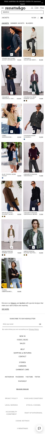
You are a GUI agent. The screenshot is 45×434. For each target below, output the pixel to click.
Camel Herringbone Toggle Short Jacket (7, 136)
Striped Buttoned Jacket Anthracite (8, 59)
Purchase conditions (33, 398)
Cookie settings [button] (22, 421)
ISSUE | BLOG (22, 340)
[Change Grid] (41, 18)
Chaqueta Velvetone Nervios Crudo (31, 59)
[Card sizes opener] (11, 54)
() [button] (38, 8)
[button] (22, 12)
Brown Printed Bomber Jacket (7, 252)
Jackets (5, 23)
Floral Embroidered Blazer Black (7, 290)
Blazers (29, 23)
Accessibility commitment (11, 413)
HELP (22, 349)
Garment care (22, 369)
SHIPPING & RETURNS (23, 353)
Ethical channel (33, 405)
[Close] (42, 3)
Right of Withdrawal (33, 413)
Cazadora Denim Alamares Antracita (29, 136)
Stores (22, 362)
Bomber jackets (17, 23)
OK (40, 324)
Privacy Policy (34, 329)
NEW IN (22, 336)
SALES (22, 343)
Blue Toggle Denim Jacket (9, 175)
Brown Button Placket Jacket (7, 213)
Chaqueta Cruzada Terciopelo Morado (30, 175)
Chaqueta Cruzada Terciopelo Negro (30, 213)
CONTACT (22, 356)
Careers (22, 366)
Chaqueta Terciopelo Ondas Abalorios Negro (8, 97)
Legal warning (11, 405)
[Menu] (2, 8)
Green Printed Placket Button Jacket (29, 252)
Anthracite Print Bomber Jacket (30, 97)
